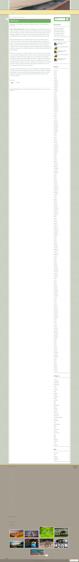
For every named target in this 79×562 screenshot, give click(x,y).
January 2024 (56, 123)
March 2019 (55, 223)
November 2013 (56, 333)
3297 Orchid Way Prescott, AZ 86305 (12, 519)
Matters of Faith (56, 415)
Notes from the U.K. (12, 476)
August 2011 (55, 371)
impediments (32, 24)
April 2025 (55, 97)
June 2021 (55, 176)
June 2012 (55, 360)
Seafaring (55, 425)
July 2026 (55, 71)
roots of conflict (47, 89)
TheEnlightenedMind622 (13, 487)
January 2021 (56, 185)
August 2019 (55, 214)
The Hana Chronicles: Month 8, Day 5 (59, 29)
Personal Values (46, 24)
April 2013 (55, 345)
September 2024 (56, 109)
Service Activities (56, 429)
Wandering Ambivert (12, 506)
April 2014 (55, 324)
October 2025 (56, 87)
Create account (56, 452)
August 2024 (55, 111)
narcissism (30, 89)
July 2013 (55, 340)
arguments (19, 89)
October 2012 (56, 354)
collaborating (21, 24)
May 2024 (55, 116)
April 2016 (55, 283)
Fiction (55, 403)
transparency (12, 90)
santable (10, 468)
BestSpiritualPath (12, 500)
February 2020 (56, 204)
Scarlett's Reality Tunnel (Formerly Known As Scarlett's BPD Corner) (20, 489)
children (55, 391)
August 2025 (55, 90)
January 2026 (56, 82)
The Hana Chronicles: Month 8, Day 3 (59, 33)
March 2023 (55, 140)
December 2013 (56, 331)
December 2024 (56, 104)
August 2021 (55, 173)
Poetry (55, 422)
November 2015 (56, 292)
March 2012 (55, 366)
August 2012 (55, 357)
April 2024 (55, 118)
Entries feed (55, 456)
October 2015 (56, 293)
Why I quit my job (12, 474)
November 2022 (56, 147)
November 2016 (56, 271)
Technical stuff (56, 439)
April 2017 (55, 262)
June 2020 (55, 197)
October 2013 (56, 335)
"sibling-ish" (55, 379)
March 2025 (55, 99)
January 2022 (56, 164)
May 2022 (55, 157)
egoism (22, 89)
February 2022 (56, 163)
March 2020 (55, 202)
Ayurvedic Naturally (12, 496)
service (55, 427)
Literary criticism (56, 413)
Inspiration (41, 24)
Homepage (10, 494)
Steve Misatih (11, 511)
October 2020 (56, 190)
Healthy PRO (11, 507)
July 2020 (55, 195)
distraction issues (26, 24)
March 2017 (55, 264)
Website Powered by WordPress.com (39, 560)
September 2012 (56, 355)
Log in (55, 454)
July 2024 (55, 113)
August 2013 (55, 338)
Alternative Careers (56, 381)
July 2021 (55, 175)
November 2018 (56, 230)
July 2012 (55, 359)
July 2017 (55, 257)
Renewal (13, 12)
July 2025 (55, 92)
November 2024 (56, 106)
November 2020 (56, 188)
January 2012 (56, 369)
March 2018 (55, 243)
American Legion (56, 382)
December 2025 (56, 83)
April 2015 (55, 304)
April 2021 (55, 180)
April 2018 (55, 242)
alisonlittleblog (11, 479)
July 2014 (55, 319)
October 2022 (56, 149)
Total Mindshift (11, 498)
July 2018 (55, 237)
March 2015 (55, 305)
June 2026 (55, 73)
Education (55, 398)
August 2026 (55, 70)
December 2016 (56, 269)
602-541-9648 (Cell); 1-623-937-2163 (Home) (16, 520)
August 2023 (55, 132)
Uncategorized (56, 444)
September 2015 (56, 295)
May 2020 (55, 199)
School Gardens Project (57, 424)
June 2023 (55, 135)
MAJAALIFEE (11, 478)
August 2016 (55, 276)
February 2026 (56, 80)
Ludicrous (14, 20)
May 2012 (55, 362)
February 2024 (56, 121)
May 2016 (55, 281)
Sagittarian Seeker (60, 42)
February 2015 (56, 307)
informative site (11, 483)
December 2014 (56, 311)
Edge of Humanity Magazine (13, 485)
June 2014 (55, 321)
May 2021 (55, 178)
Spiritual (55, 436)
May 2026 (55, 75)
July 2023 (55, 133)
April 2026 (55, 77)
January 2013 (56, 350)
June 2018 (55, 238)
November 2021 (56, 168)
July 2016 (55, 278)
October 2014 (56, 314)
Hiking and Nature (56, 405)
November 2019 (56, 209)
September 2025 (56, 89)
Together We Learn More (13, 513)
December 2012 (56, 352)
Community (55, 394)
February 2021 (56, 183)
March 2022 (55, 161)
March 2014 (55, 326)
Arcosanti (55, 386)
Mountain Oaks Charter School (58, 417)
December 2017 (56, 249)
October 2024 (56, 108)
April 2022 (55, 159)
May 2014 (55, 323)
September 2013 (56, 336)
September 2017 (56, 254)
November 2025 (56, 85)
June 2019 (55, 218)
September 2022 (56, 151)
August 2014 (55, 317)
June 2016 (55, 280)
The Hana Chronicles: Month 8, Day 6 (59, 28)
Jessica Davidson (11, 502)
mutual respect (26, 89)
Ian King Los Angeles (12, 481)
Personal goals (56, 418)
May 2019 (55, 219)
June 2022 (55, 156)
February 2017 (56, 266)
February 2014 (56, 328)
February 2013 (56, 348)
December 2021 (56, 166)
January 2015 (56, 309)
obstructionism (35, 89)
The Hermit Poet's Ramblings (13, 504)
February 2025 (56, 101)
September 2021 (56, 171)
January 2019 (56, 226)
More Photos (11, 556)
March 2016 (55, 285)
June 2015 (55, 300)
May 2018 (55, 240)
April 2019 (55, 221)
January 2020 (56, 206)
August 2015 (55, 297)
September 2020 (56, 192)
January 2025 (56, 102)
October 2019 (56, 211)
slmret (58, 46)
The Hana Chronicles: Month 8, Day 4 (59, 31)
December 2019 (56, 207)
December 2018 (56, 228)
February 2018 (56, 245)
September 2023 (56, 130)
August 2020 (55, 194)
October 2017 (56, 252)
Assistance (55, 387)
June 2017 (55, 259)
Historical (55, 406)
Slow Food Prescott (56, 432)
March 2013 (55, 347)
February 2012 (56, 367)
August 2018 (55, 235)
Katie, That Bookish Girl (13, 470)
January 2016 (56, 288)
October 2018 (56, 231)
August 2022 (55, 152)
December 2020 (56, 187)
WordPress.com (56, 459)
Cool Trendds (11, 491)
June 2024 (55, 114)
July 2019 (55, 216)
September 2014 (56, 316)
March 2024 (55, 120)
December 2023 (56, 125)
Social (11, 25)
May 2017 (55, 261)
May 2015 (55, 302)
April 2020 (55, 200)
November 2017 (56, 250)
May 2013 (55, 343)
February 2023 (56, 142)
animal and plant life (56, 384)
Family (55, 401)
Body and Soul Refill (12, 509)
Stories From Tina (12, 472)
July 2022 (55, 154)
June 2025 (55, 94)
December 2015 (56, 290)
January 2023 (56, 144)
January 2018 (56, 247)
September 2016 (56, 274)
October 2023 (56, 128)
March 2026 (55, 78)
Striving (14, 25)
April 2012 (55, 364)
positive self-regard (41, 89)
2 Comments (12, 89)
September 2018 (56, 233)
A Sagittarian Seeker (45, 7)
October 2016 (56, 273)
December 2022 (56, 145)
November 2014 (56, 312)
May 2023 (55, 137)
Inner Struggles (36, 24)
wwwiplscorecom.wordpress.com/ (14, 493)
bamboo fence (56, 389)
